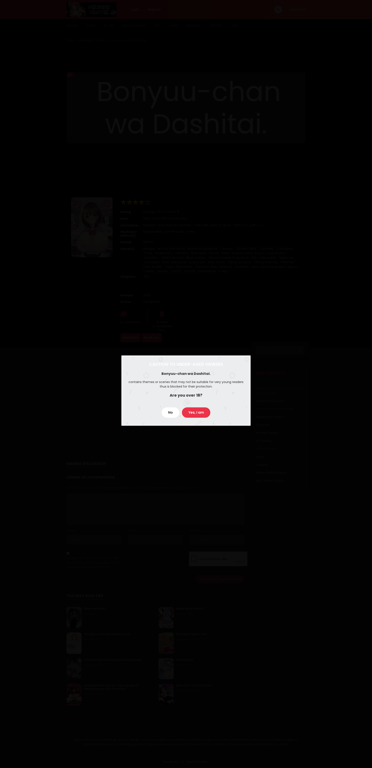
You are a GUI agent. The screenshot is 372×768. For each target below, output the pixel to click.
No (170, 412)
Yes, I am (196, 412)
